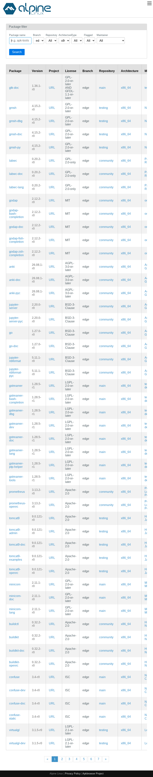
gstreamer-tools (16, 478)
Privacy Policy (73, 773)
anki (12, 266)
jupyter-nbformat (15, 359)
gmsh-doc (15, 134)
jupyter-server (14, 306)
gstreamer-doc (16, 438)
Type (73, 35)
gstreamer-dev (16, 425)
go (11, 332)
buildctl (14, 624)
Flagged (88, 35)
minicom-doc (15, 597)
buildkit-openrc (14, 664)
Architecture (64, 35)
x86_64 (126, 87)
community (106, 160)
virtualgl (14, 730)
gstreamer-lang (16, 452)
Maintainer (102, 35)
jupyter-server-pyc (16, 319)
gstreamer (15, 385)
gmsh (12, 107)
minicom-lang (15, 611)
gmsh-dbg (15, 121)
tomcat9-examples (15, 558)
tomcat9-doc (17, 544)
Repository (51, 35)
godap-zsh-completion (16, 253)
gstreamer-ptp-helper (16, 465)
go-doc (13, 346)
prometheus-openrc (17, 505)
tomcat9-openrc (15, 571)
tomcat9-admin (15, 531)
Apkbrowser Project (93, 773)
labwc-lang (16, 187)
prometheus (17, 491)
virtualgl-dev (17, 743)
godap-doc (16, 226)
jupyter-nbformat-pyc (15, 373)
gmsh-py (15, 147)
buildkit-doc (16, 650)
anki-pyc (14, 293)
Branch (37, 35)
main (102, 87)
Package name (17, 35)
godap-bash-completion (16, 214)
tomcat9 (14, 518)
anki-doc (15, 279)
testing (103, 107)
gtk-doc (14, 87)
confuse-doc (17, 703)
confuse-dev (17, 690)
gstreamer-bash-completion (16, 399)
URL (52, 87)
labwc (13, 160)
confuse (14, 677)
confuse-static (15, 716)
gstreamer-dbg (16, 412)
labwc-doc (16, 173)
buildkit (14, 637)
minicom (14, 584)
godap (13, 200)
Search (17, 52)
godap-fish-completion (16, 240)
